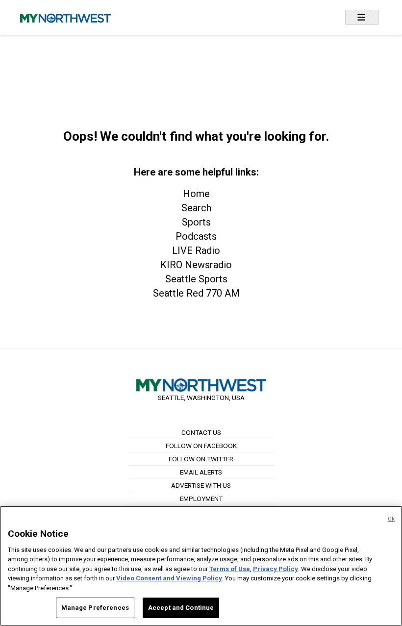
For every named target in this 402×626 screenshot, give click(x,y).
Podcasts (196, 236)
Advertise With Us (201, 485)
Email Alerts (201, 472)
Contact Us (201, 432)
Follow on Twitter (201, 459)
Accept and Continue (181, 607)
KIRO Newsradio (196, 265)
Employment (201, 498)
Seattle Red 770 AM (196, 293)
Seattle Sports (196, 279)
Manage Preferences (95, 607)
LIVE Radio (196, 250)
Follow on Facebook (201, 446)
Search (196, 208)
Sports (196, 222)
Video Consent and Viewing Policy (169, 578)
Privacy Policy (275, 569)
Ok (391, 519)
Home (196, 194)
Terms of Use (229, 569)
